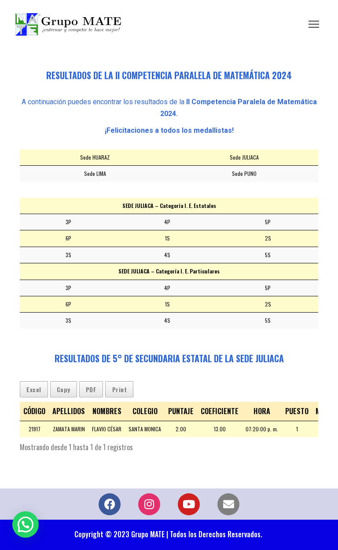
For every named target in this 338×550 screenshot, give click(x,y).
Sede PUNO (244, 173)
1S (167, 238)
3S (68, 255)
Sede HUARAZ (95, 157)
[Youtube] (189, 504)
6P (68, 238)
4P (167, 222)
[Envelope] (228, 504)
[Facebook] (110, 504)
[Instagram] (149, 504)
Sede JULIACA (244, 157)
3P (68, 222)
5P (268, 222)
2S (268, 238)
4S (167, 255)
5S (268, 255)
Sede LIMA (95, 173)
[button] (25, 524)
